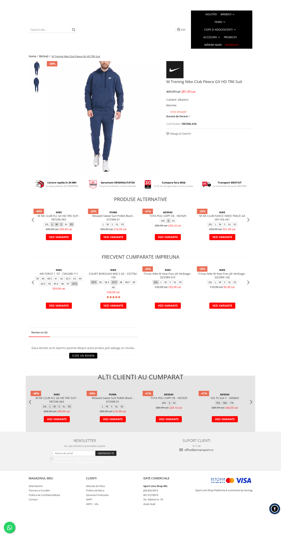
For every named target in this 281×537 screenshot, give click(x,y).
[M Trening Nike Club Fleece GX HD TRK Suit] (104, 118)
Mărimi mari (213, 45)
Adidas (167, 212)
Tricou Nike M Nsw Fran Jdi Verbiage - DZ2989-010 (168, 275)
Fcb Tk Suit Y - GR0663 (225, 398)
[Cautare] (73, 30)
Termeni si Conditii (39, 490)
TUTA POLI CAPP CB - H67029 (167, 216)
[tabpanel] (104, 118)
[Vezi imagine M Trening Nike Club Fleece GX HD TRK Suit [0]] (37, 69)
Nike (59, 212)
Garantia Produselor (97, 495)
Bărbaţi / (45, 56)
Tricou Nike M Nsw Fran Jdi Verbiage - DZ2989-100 (222, 275)
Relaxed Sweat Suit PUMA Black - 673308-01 (113, 217)
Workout (232, 45)
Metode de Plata (95, 486)
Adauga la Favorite (180, 133)
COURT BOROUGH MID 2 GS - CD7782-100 (113, 275)
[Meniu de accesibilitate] (274, 508)
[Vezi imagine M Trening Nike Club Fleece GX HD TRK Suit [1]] (37, 85)
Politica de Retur (95, 490)
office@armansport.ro (198, 450)
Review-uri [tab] (39, 332)
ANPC (89, 499)
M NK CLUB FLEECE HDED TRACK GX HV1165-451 (222, 217)
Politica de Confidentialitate (89, 462)
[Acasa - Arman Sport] (107, 29)
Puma (113, 212)
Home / (34, 56)
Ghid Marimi (36, 486)
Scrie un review (83, 355)
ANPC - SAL (92, 504)
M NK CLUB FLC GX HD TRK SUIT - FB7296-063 (59, 217)
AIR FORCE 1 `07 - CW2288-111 (59, 273)
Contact (33, 499)
